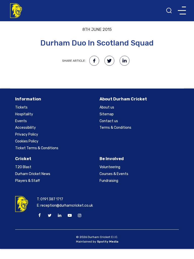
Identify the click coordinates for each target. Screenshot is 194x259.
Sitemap (107, 114)
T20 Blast (23, 167)
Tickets (21, 107)
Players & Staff (27, 181)
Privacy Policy (26, 134)
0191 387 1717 (51, 199)
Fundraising (109, 181)
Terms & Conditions (115, 127)
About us (107, 107)
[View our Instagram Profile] (79, 215)
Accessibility (25, 127)
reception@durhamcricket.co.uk (66, 205)
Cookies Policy (26, 141)
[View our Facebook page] (39, 215)
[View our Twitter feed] (49, 215)
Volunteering (110, 167)
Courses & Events (114, 174)
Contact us (109, 121)
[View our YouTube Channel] (69, 215)
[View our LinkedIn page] (59, 215)
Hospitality (24, 114)
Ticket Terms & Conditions (36, 148)
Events (21, 121)
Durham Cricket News (32, 174)
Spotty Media (107, 241)
